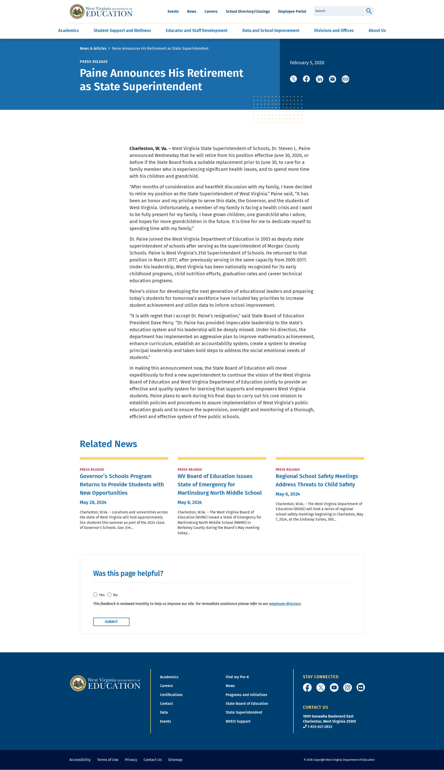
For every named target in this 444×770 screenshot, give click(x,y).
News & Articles (93, 48)
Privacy (131, 760)
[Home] (105, 683)
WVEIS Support (238, 721)
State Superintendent (244, 712)
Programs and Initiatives (246, 695)
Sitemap (175, 760)
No (115, 595)
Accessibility (80, 760)
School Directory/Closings (248, 11)
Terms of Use (107, 760)
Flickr (361, 687)
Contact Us (153, 760)
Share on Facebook (306, 79)
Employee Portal (292, 11)
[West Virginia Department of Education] (101, 11)
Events (173, 11)
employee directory (285, 603)
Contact (166, 703)
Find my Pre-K (237, 677)
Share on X (293, 79)
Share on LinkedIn (319, 79)
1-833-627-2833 (320, 726)
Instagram (347, 687)
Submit (369, 11)
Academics (169, 677)
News (191, 11)
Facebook (307, 687)
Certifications (171, 695)
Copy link (345, 79)
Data (164, 712)
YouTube (334, 687)
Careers (211, 11)
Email (332, 79)
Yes (102, 595)
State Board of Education (247, 703)
